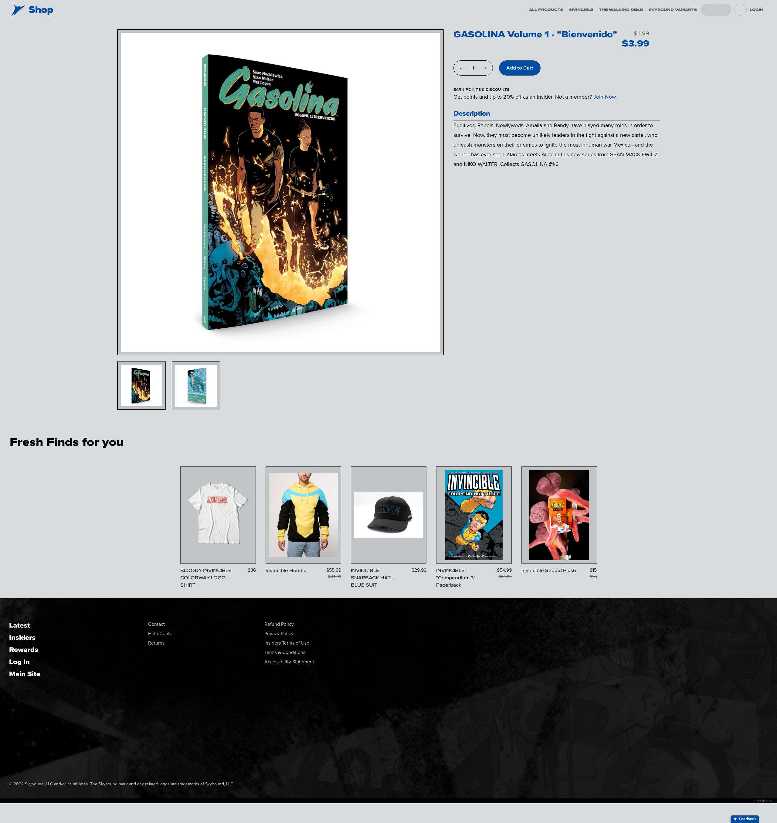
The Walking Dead (621, 9)
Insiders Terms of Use (286, 642)
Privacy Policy (278, 633)
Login (756, 10)
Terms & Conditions (284, 652)
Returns (156, 642)
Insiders (22, 637)
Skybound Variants (673, 9)
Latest (19, 625)
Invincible (580, 9)
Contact (156, 624)
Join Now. (605, 97)
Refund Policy (279, 624)
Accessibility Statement (289, 661)
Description (471, 113)
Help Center (161, 633)
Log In (19, 662)
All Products (546, 9)
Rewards (23, 650)
